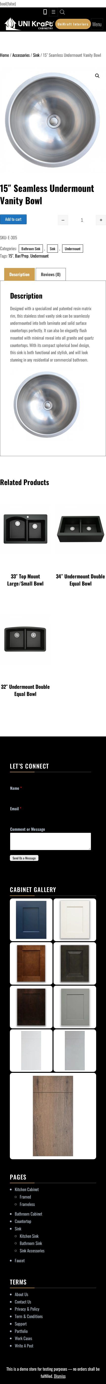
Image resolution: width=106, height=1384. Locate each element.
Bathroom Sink (30, 248)
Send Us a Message (24, 857)
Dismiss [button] (60, 1376)
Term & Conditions (29, 1316)
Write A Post (24, 1346)
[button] (97, 75)
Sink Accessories (32, 1250)
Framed (25, 1197)
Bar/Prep (22, 256)
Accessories (21, 55)
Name (16, 788)
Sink (36, 55)
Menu (97, 24)
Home (4, 55)
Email (15, 808)
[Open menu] (53, 11)
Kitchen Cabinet (27, 1189)
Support (21, 1324)
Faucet (20, 1260)
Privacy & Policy (27, 1309)
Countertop (23, 1221)
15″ (10, 256)
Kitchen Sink (29, 1236)
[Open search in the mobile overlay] (62, 12)
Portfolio (21, 1331)
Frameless (27, 1204)
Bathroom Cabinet (28, 1214)
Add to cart (13, 219)
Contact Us (23, 1302)
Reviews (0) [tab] (51, 274)
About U (21, 1294)
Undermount (72, 248)
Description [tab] (19, 274)
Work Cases (23, 1338)
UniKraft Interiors (73, 23)
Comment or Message (27, 829)
